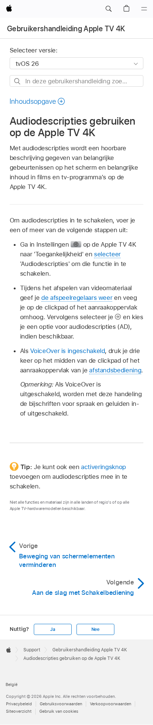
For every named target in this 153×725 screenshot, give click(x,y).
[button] (108, 9)
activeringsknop (103, 467)
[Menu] (144, 9)
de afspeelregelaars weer (76, 297)
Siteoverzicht (19, 711)
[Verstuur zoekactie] (18, 81)
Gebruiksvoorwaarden (61, 703)
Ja (52, 629)
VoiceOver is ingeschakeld (67, 351)
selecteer (107, 254)
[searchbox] (77, 81)
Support (31, 649)
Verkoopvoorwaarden (110, 703)
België (11, 684)
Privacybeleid (19, 703)
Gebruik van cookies (58, 711)
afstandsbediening (115, 370)
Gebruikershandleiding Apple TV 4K (66, 28)
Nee (95, 629)
